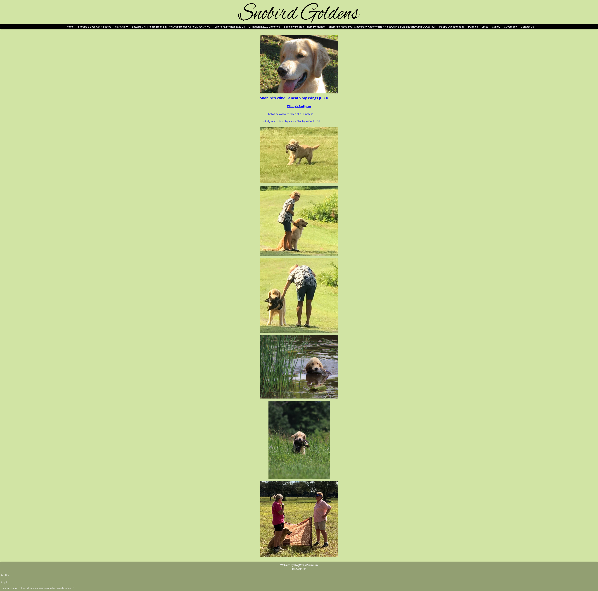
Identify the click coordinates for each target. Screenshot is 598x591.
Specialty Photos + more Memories (304, 26)
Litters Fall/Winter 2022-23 (229, 26)
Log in (4, 582)
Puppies (473, 26)
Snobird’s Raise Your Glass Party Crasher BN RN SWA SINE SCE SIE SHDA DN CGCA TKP (382, 26)
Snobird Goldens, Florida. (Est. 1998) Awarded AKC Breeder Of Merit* (42, 588)
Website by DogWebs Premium (299, 565)
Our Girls (120, 26)
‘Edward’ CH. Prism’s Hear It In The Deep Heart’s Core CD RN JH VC (171, 26)
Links (485, 26)
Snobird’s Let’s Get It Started (94, 26)
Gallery (496, 26)
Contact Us (527, 26)
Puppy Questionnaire (451, 26)
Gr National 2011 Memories (264, 26)
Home (70, 26)
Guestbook (510, 26)
